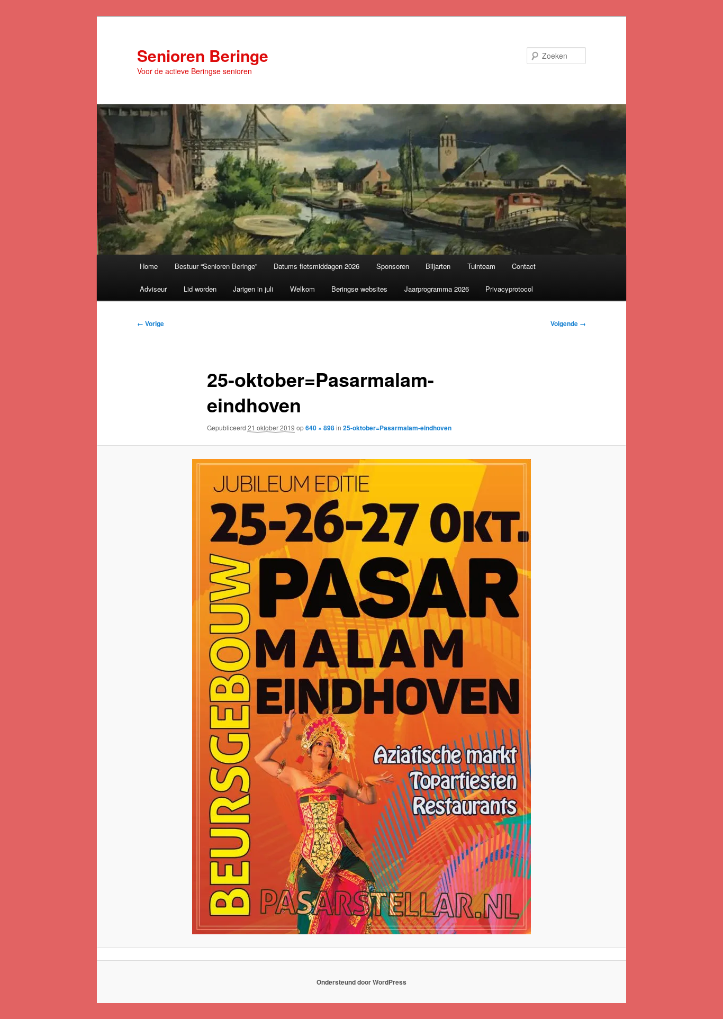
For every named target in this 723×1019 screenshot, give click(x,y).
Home (149, 266)
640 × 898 (320, 427)
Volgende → (568, 323)
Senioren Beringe (202, 55)
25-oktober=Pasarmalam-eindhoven (397, 427)
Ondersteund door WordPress (361, 982)
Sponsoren (392, 266)
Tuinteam (481, 266)
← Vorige (150, 323)
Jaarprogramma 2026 (436, 289)
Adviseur (153, 289)
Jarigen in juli (253, 289)
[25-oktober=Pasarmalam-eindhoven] (361, 696)
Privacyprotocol (509, 289)
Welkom (302, 289)
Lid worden (200, 289)
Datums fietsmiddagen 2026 (316, 266)
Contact (524, 266)
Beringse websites (359, 289)
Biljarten (438, 266)
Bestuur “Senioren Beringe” (216, 266)
